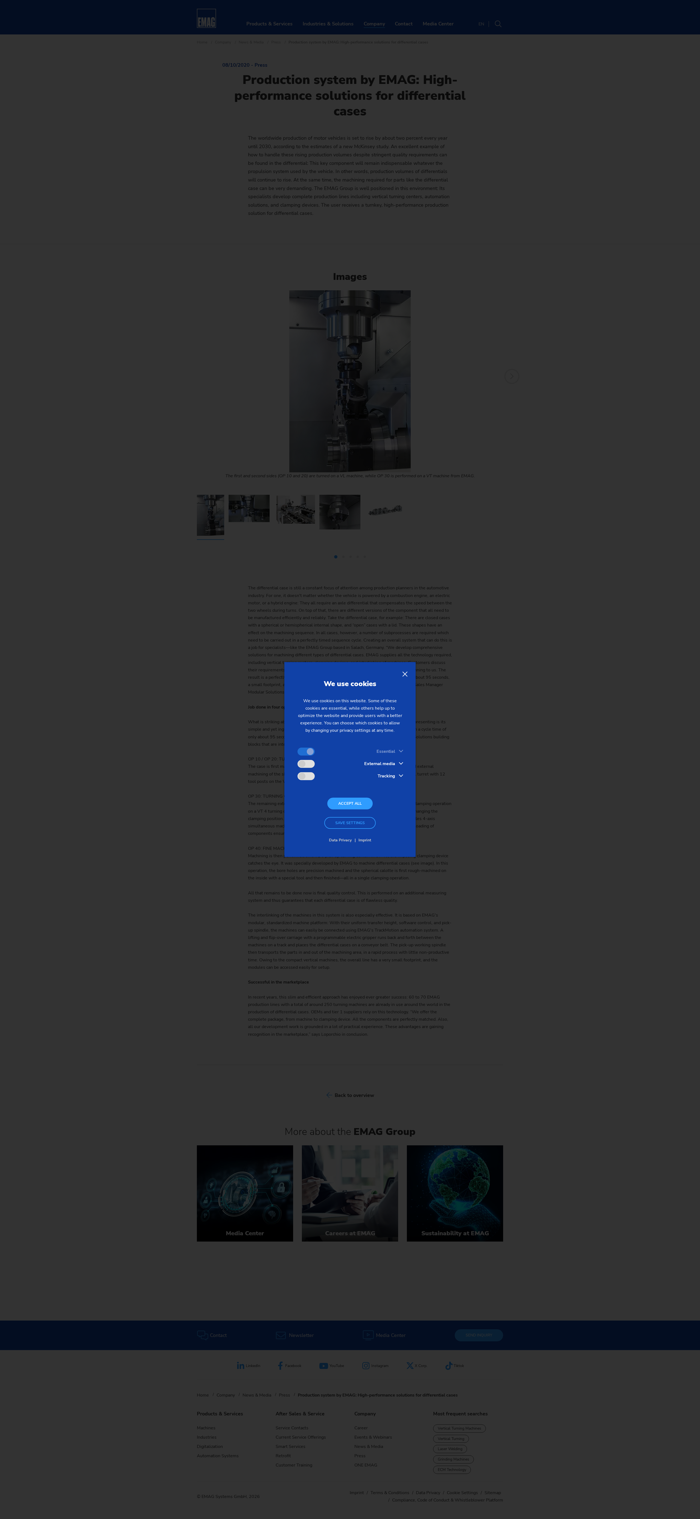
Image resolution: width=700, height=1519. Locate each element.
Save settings (350, 823)
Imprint (364, 840)
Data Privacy (340, 840)
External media (379, 764)
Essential (386, 751)
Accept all (350, 803)
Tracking (386, 776)
